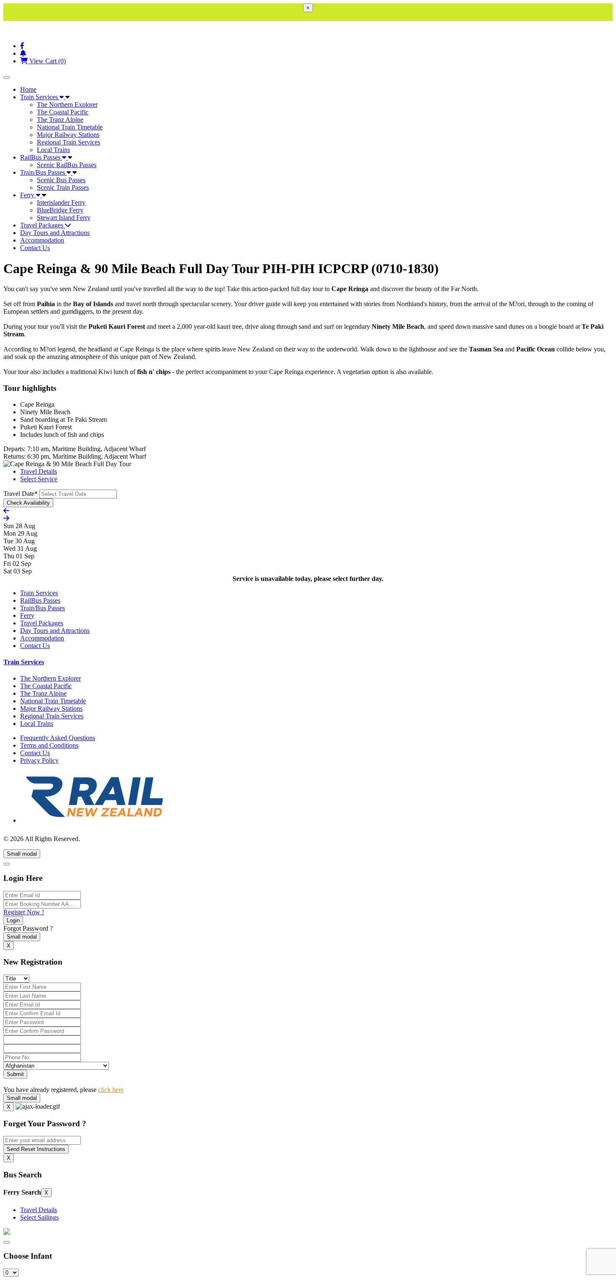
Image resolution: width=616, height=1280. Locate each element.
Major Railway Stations (68, 134)
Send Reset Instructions (36, 1149)
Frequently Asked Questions (57, 737)
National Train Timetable (70, 127)
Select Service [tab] (38, 479)
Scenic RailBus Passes (66, 164)
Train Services (40, 97)
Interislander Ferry (61, 202)
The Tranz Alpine (60, 119)
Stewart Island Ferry (64, 217)
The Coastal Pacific (62, 112)
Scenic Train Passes (63, 187)
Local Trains (53, 149)
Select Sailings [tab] (39, 1217)
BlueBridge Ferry (60, 210)
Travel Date (20, 493)
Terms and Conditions (49, 745)
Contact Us (35, 247)
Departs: (14, 448)
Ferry (28, 195)
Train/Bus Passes (43, 172)
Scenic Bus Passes (61, 179)
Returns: (14, 456)
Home (28, 89)
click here (111, 1089)
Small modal (22, 854)
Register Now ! (23, 912)
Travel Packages (42, 225)
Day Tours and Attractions (55, 232)
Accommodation (42, 240)
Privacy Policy (39, 760)
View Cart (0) (47, 61)
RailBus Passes (41, 157)
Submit (15, 1074)
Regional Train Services (68, 142)
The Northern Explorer (67, 104)
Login (13, 920)
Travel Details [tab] (38, 471)
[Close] (6, 864)
